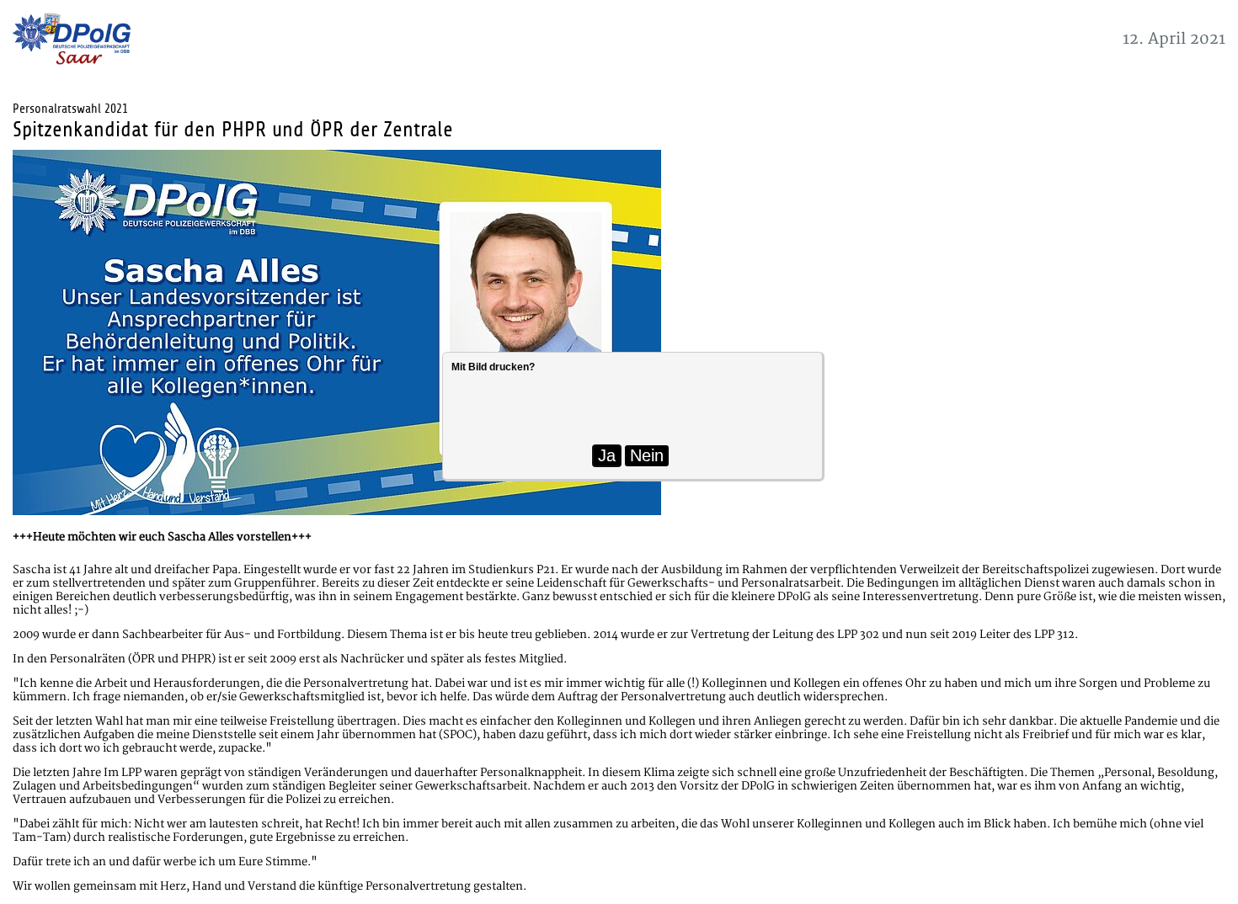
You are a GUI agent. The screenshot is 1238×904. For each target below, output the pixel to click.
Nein (647, 455)
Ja (607, 455)
